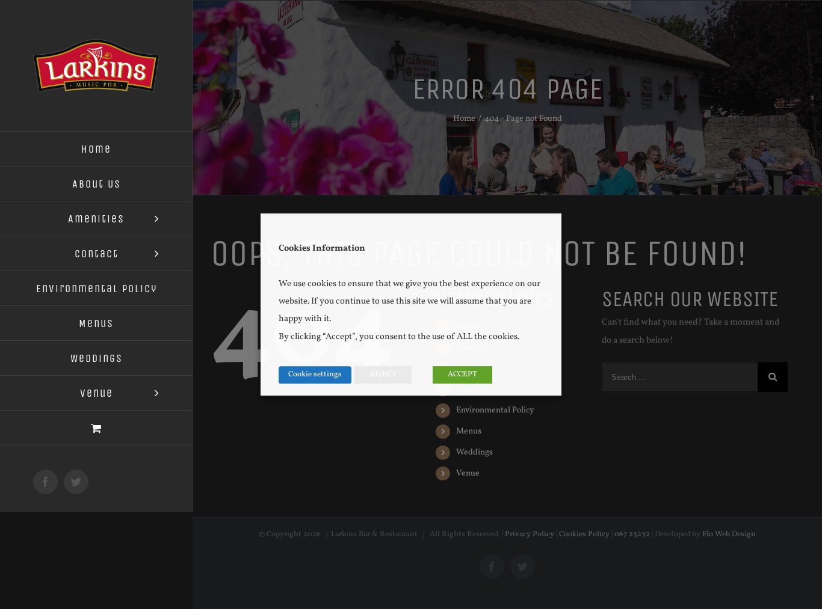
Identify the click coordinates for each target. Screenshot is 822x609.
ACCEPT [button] (462, 374)
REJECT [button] (383, 374)
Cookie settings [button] (315, 374)
